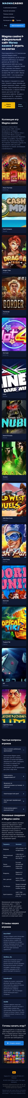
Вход (5, 25)
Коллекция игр (8, 20)
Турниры (18, 20)
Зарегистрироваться (17, 25)
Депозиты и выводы (8, 17)
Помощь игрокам (8, 14)
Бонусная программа (9, 10)
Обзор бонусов (20, 105)
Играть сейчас (8, 105)
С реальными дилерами (10, 7)
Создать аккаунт (15, 1043)
